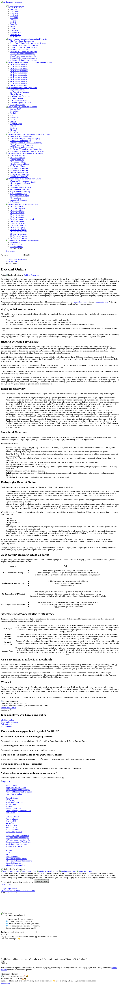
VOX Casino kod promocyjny (21, 147)
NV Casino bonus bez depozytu (22, 41)
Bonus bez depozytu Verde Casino (18, 842)
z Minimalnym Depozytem (20, 96)
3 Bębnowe (14, 202)
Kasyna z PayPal (12, 819)
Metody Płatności (30, 107)
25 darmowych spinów (19, 71)
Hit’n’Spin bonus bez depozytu (17, 838)
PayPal (13, 113)
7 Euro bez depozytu (18, 225)
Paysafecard (14, 111)
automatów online (80, 302)
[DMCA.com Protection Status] (42, 882)
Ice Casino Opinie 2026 (14, 802)
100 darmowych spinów (19, 86)
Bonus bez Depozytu (39, 39)
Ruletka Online (16, 245)
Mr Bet (13, 22)
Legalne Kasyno (16, 98)
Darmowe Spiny (45, 62)
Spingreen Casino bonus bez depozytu (24, 60)
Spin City (13, 28)
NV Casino (14, 9)
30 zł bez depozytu (17, 211)
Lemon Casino (15, 33)
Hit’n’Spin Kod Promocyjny (21, 136)
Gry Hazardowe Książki (19, 189)
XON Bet (14, 16)
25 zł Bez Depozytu (17, 208)
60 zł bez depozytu (17, 217)
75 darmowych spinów (19, 83)
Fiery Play (14, 13)
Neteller (13, 122)
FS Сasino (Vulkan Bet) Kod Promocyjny (26, 149)
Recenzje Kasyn (12, 798)
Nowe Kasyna (15, 94)
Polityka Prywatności (9, 889)
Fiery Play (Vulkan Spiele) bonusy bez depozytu (28, 43)
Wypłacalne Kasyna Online (16, 788)
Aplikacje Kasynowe (35, 153)
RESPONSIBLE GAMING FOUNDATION (18, 891)
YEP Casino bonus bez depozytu (22, 54)
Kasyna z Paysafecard (14, 832)
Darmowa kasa (32, 204)
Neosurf (13, 130)
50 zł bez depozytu (17, 215)
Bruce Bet (14, 24)
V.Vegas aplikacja (17, 160)
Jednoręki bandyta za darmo (20, 187)
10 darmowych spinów (19, 64)
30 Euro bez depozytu (18, 236)
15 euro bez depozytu (18, 230)
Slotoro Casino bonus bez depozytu (23, 58)
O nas (8, 852)
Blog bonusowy (12, 251)
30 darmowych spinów (19, 73)
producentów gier (101, 302)
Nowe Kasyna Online (14, 794)
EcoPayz (13, 128)
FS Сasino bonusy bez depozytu (18, 840)
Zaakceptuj (5, 974)
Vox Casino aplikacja (18, 162)
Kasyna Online (11, 785)
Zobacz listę (5, 983)
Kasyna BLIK (15, 109)
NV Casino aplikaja (17, 158)
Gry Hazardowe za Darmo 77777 (22, 183)
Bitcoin (13, 126)
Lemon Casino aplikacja (19, 168)
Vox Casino (14, 11)
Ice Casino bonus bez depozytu (17, 844)
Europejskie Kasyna (17, 105)
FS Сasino (14, 18)
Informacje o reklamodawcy (16, 865)
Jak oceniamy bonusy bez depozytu (19, 861)
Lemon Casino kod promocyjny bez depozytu (27, 151)
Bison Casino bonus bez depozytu (23, 56)
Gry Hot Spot (15, 185)
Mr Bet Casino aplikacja (19, 170)
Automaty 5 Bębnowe (18, 200)
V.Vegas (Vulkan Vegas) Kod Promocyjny (26, 143)
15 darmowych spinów (19, 66)
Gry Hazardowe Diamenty (20, 192)
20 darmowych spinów (19, 69)
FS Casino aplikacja (17, 166)
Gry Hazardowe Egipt (18, 194)
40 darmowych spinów (19, 77)
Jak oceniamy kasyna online (16, 859)
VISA (12, 119)
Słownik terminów (12, 857)
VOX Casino (11, 804)
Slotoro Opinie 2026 (13, 809)
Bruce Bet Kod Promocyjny (20, 141)
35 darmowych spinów (19, 75)
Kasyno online (31, 88)
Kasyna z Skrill (11, 825)
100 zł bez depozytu (17, 221)
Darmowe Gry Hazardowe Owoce (23, 181)
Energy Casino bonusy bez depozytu (24, 45)
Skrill (12, 115)
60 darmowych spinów (19, 81)
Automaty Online (34, 179)
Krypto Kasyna (16, 124)
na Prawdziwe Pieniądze (19, 92)
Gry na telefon (15, 198)
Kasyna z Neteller (12, 830)
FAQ (7, 854)
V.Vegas (13, 20)
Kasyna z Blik (11, 821)
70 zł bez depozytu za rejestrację (22, 219)
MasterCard (14, 117)
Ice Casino (14, 30)
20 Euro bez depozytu (18, 232)
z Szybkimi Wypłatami (18, 100)
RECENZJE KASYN (17, 7)
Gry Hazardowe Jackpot (19, 196)
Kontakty (9, 850)
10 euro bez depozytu (18, 228)
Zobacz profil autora (8, 708)
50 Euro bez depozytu (18, 238)
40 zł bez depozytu (17, 213)
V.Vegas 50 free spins (14, 846)
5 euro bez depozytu (18, 223)
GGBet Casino (16, 37)
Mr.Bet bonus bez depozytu (20, 50)
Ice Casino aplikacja (17, 155)
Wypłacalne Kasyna (17, 90)
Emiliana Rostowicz (31, 275)
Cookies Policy (6, 884)
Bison (12, 26)
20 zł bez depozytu (17, 206)
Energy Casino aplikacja (19, 175)
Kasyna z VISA (12, 827)
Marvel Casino (15, 35)
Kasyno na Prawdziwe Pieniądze (18, 790)
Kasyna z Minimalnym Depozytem (19, 792)
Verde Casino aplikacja (19, 177)
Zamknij (14, 974)
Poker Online (15, 242)
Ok (3, 961)
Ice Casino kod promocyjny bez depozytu (25, 139)
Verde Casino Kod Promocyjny (22, 145)
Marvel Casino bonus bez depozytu (23, 52)
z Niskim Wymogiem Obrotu (21, 103)
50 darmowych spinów (19, 79)
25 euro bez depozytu (18, 234)
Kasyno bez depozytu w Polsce (17, 836)
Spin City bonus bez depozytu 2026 (23, 47)
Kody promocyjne (43, 134)
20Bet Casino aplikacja (19, 172)
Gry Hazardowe (33, 240)
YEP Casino (10, 813)
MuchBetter (14, 132)
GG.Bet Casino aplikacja (19, 164)
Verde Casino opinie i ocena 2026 (18, 811)
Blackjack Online (16, 247)
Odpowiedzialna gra (13, 863)
